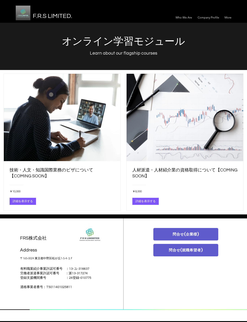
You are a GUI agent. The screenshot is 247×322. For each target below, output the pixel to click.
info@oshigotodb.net (109, 247)
